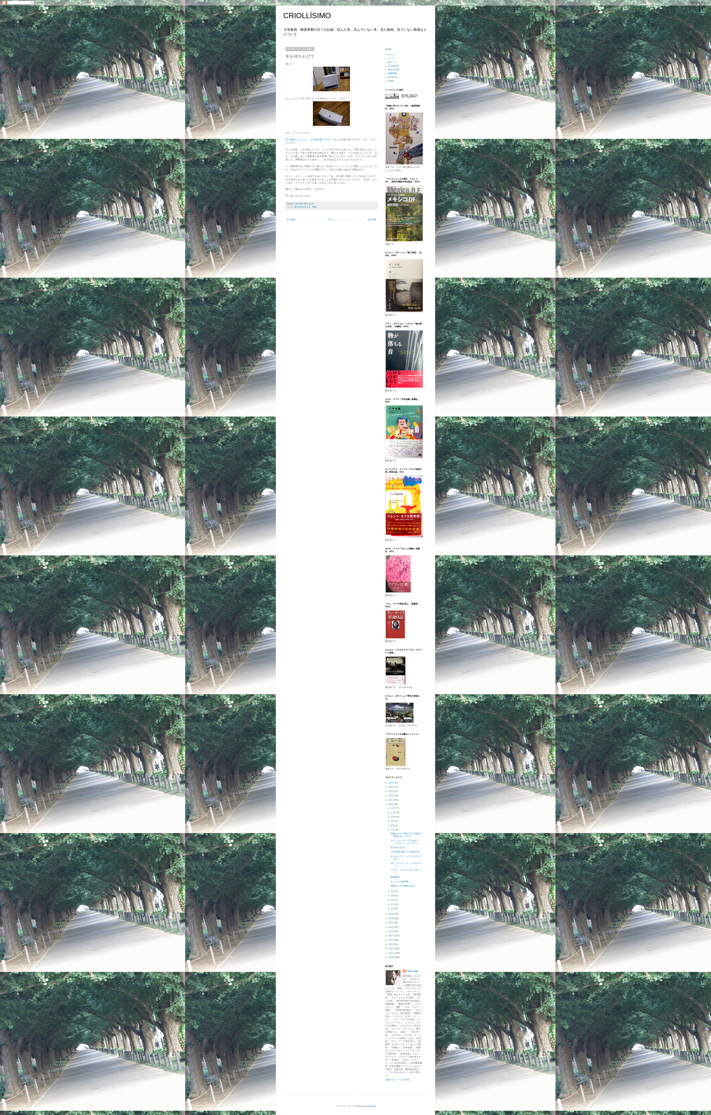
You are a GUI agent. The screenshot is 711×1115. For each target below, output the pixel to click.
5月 (393, 891)
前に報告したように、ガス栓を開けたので (308, 139)
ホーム (331, 219)
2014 (391, 935)
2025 (391, 782)
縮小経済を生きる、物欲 (305, 207)
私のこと (392, 62)
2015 (391, 931)
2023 (391, 791)
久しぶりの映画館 (399, 881)
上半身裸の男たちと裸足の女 (405, 851)
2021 (391, 800)
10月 (393, 816)
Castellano (393, 66)
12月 (393, 808)
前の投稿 (372, 219)
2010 (391, 953)
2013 (391, 940)
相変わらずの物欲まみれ (403, 886)
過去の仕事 (393, 69)
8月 (393, 825)
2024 (391, 787)
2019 (391, 914)
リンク (391, 58)
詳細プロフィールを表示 (397, 1079)
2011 (391, 948)
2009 (391, 957)
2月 (393, 904)
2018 (391, 918)
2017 (391, 922)
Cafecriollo (412, 971)
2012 (391, 944)
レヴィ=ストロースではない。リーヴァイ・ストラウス (406, 841)
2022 (391, 795)
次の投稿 (290, 219)
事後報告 (395, 877)
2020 (391, 804)
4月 (393, 895)
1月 (393, 908)
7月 (393, 829)
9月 (393, 821)
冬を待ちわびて (398, 847)
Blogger (372, 1106)
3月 (393, 900)
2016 (391, 927)
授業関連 (392, 73)
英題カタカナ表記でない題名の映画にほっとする (406, 834)
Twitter (391, 81)
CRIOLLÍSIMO (307, 15)
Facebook (393, 77)
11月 (393, 812)
